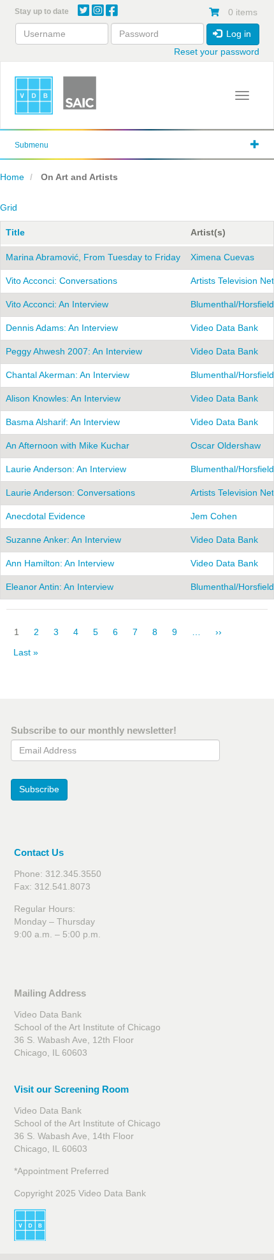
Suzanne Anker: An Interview (63, 540)
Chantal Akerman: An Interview (67, 375)
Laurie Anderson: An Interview (66, 469)
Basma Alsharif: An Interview (63, 422)
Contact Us (39, 852)
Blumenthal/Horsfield (232, 304)
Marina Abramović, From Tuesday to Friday (93, 257)
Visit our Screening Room (71, 1089)
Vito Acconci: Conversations (61, 281)
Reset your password (216, 51)
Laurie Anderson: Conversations (70, 492)
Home (12, 177)
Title (15, 232)
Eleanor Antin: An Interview (59, 587)
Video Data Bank (224, 328)
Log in (237, 34)
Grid (8, 207)
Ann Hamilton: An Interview (60, 563)
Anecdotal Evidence (45, 516)
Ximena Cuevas (222, 257)
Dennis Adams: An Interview (62, 328)
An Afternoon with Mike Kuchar (67, 445)
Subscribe (39, 789)
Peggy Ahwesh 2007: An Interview (74, 351)
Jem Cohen (214, 516)
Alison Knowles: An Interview (63, 398)
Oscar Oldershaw (226, 445)
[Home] (34, 95)
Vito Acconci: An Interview (57, 304)
